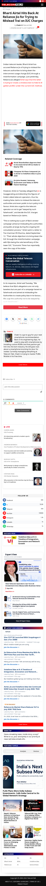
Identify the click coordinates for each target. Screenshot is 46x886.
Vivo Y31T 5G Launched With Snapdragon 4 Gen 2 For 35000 (22, 638)
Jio (38, 191)
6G (5, 858)
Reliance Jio (8, 865)
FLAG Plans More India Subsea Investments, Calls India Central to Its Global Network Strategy (21, 793)
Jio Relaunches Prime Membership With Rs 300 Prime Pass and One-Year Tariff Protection (22, 653)
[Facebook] (6, 319)
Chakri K (19, 25)
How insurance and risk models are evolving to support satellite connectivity (18, 452)
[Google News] (23, 323)
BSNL (19, 861)
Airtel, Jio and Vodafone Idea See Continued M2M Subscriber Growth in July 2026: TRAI (22, 688)
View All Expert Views (23, 621)
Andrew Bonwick (10, 445)
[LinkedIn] (25, 319)
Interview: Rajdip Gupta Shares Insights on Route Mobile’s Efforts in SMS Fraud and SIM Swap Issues (33, 843)
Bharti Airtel (8, 861)
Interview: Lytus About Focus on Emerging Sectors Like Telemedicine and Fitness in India (12, 843)
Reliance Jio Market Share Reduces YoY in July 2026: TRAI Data (21, 708)
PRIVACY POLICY (23, 884)
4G (30, 858)
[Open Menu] (42, 4)
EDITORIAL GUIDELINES (20, 881)
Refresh (7, 632)
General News (34, 865)
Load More (23, 365)
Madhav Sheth (9, 459)
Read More (23, 307)
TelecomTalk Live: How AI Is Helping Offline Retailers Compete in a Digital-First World (33, 816)
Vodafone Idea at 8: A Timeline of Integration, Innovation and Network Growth (29, 540)
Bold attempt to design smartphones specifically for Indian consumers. (16, 466)
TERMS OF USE (34, 881)
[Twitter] (13, 319)
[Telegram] (38, 319)
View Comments (23, 410)
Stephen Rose (9, 474)
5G (18, 858)
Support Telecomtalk (10, 1)
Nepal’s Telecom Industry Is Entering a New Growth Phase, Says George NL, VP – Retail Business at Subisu (12, 817)
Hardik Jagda (9, 430)
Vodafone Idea (34, 861)
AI (17, 865)
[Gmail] (19, 319)
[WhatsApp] (32, 319)
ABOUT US (8, 881)
